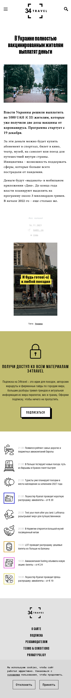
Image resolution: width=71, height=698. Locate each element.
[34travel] (36, 11)
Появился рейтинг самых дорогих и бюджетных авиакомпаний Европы (39, 449)
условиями (13, 674)
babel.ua (38, 230)
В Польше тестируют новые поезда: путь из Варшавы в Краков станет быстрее (42, 466)
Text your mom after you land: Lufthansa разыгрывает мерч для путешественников (41, 514)
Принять (49, 684)
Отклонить (24, 684)
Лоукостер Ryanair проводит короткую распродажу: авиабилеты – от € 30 (41, 498)
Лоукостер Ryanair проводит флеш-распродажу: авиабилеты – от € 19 (39, 578)
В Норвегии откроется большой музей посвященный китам (41, 530)
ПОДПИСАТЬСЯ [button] (35, 412)
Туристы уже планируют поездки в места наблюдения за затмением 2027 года (40, 482)
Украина (39, 324)
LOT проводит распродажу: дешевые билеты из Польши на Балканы (40, 546)
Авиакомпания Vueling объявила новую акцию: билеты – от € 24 (41, 562)
